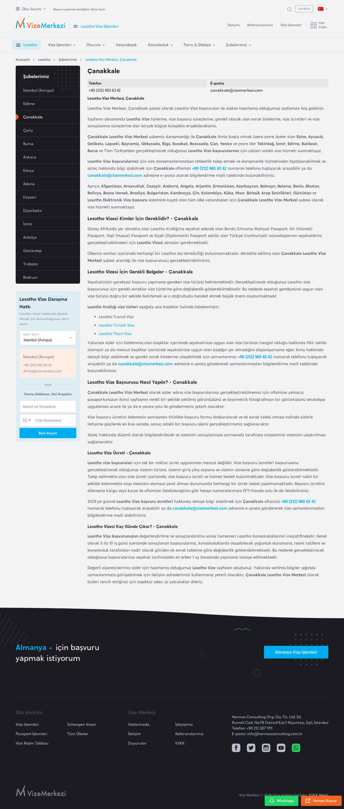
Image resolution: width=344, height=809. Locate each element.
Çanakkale (33, 117)
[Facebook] (236, 748)
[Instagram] (266, 748)
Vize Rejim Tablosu (32, 743)
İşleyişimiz (184, 724)
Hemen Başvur (325, 800)
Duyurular (137, 743)
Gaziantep (32, 250)
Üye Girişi (304, 8)
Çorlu (28, 130)
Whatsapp (285, 800)
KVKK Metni (318, 795)
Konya (28, 170)
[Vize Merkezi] (40, 22)
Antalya (30, 237)
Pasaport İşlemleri (31, 733)
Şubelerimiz (68, 59)
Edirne (29, 103)
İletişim (234, 24)
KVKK (180, 743)
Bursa (28, 143)
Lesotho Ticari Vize (115, 333)
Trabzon (30, 264)
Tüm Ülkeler (77, 733)
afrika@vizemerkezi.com (42, 370)
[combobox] (26, 420)
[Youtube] (281, 748)
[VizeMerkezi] (41, 790)
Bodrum (30, 277)
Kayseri (29, 197)
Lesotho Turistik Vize (117, 325)
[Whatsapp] (296, 748)
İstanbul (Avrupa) (38, 90)
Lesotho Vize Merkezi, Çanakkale (111, 59)
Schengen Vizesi (81, 724)
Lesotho (44, 59)
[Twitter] (251, 748)
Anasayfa (23, 59)
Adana (29, 183)
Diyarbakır (32, 210)
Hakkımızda (139, 724)
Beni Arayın (48, 433)
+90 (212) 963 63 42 (209, 168)
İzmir (27, 223)
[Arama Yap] (289, 9)
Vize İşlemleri (291, 24)
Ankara (29, 157)
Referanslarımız (260, 24)
